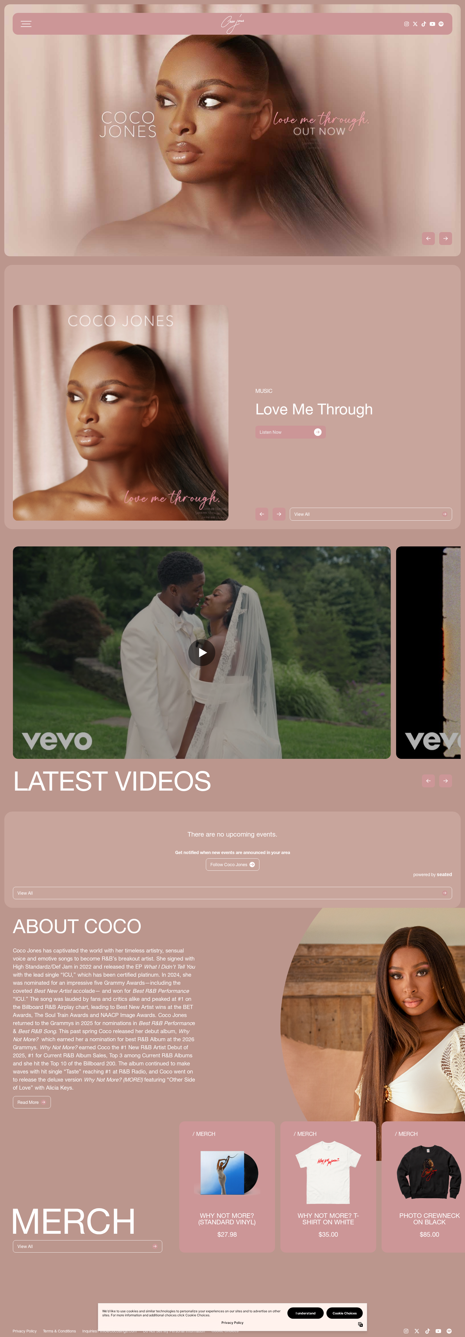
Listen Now (270, 432)
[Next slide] (445, 238)
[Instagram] (406, 24)
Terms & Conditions (59, 1331)
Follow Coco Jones (228, 864)
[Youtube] (432, 24)
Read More (28, 1102)
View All (302, 514)
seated (444, 874)
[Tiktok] (424, 24)
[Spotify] (441, 24)
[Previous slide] (428, 238)
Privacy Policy (25, 1331)
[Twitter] (415, 24)
